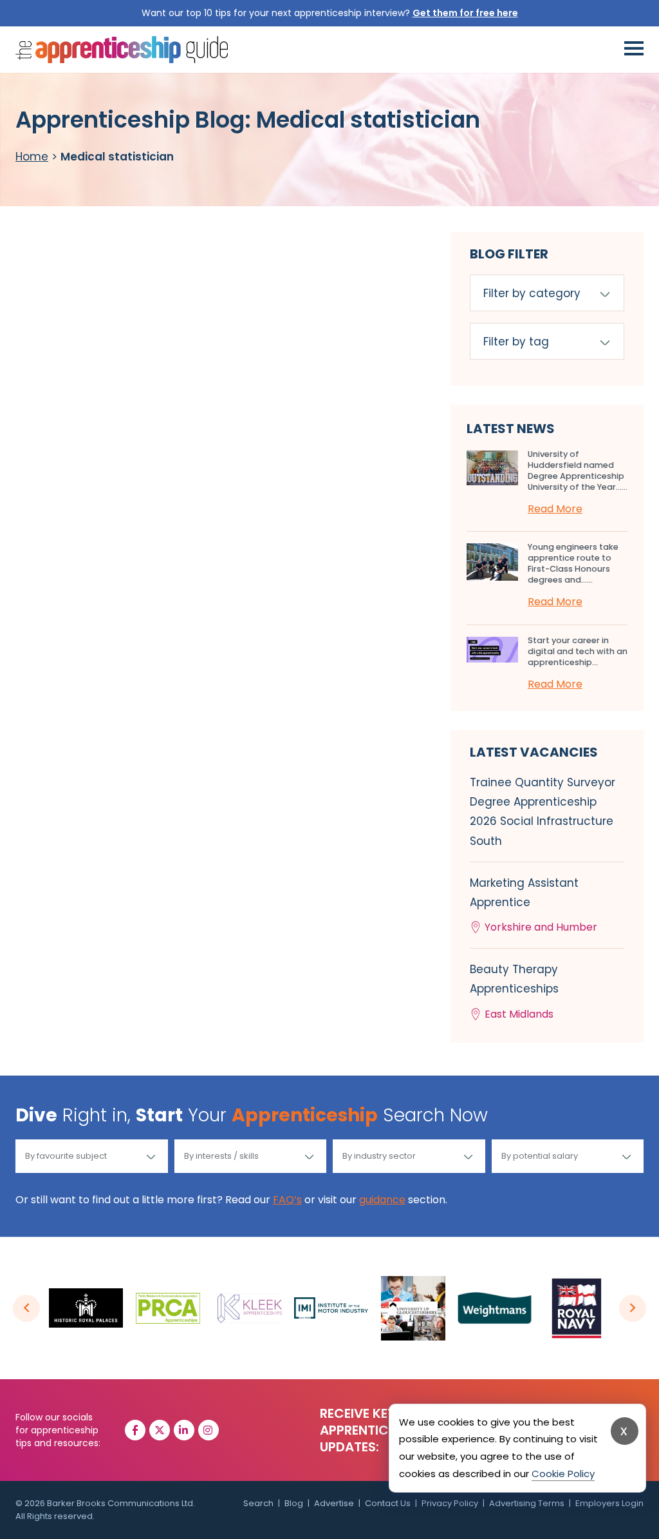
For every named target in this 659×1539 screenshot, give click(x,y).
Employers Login (609, 1503)
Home (31, 156)
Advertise (334, 1503)
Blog (293, 1503)
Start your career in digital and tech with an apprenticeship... (577, 651)
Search (258, 1503)
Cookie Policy (563, 1473)
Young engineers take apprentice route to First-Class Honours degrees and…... (573, 563)
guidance (382, 1199)
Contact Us (388, 1503)
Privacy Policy (450, 1503)
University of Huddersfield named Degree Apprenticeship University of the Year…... (577, 470)
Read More (555, 508)
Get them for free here (465, 12)
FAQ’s (287, 1199)
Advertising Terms (526, 1503)
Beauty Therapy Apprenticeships (514, 991)
